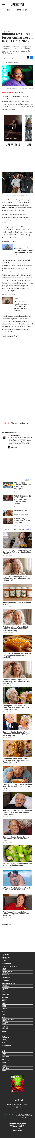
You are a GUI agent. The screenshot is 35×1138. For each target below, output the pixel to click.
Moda (3, 1042)
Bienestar (4, 1067)
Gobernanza (5, 1016)
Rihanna (14, 423)
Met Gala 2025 (24, 423)
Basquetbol (5, 972)
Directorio (17, 1130)
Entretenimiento (22, 10)
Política (5, 997)
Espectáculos (6, 1037)
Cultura (4, 1047)
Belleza (4, 1043)
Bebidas (4, 1062)
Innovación (5, 1020)
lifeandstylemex (18, 1107)
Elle (3, 1050)
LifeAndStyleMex (22, 1107)
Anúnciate (17, 1129)
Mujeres (4, 992)
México (4, 1000)
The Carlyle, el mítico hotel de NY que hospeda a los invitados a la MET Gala (23, 251)
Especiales (5, 1033)
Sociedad (4, 1008)
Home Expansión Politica (8, 983)
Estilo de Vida (5, 1068)
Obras (3, 989)
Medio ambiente (6, 1013)
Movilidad (4, 1017)
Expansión (5, 980)
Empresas (4, 982)
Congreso (4, 1002)
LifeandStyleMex (13, 1107)
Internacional (6, 986)
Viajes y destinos (6, 1064)
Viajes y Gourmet (19, 245)
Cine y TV (4, 960)
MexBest (5, 1059)
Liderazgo (4, 1029)
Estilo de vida (5, 1056)
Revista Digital (6, 977)
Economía (4, 985)
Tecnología (5, 988)
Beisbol (4, 969)
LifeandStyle (5, 994)
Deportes (4, 958)
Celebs (4, 1054)
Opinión (4, 1006)
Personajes (5, 1065)
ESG (3, 991)
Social (3, 1014)
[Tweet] (28, 57)
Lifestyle (4, 975)
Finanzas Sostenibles (8, 1019)
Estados (4, 1005)
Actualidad (5, 1028)
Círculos (4, 1040)
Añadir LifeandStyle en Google (11, 62)
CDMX (3, 1003)
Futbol (4, 968)
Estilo (9, 10)
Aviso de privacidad (17, 1125)
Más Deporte (5, 974)
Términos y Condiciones (17, 1123)
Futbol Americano (7, 971)
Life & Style (6, 954)
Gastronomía (5, 1061)
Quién (4, 1036)
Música (4, 961)
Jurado (4, 1070)
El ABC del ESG (5, 1022)
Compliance (17, 1127)
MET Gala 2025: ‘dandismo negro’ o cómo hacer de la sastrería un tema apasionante (21, 306)
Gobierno (4, 999)
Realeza (4, 1039)
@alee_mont (20, 92)
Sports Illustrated (9, 967)
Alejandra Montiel (14, 435)
